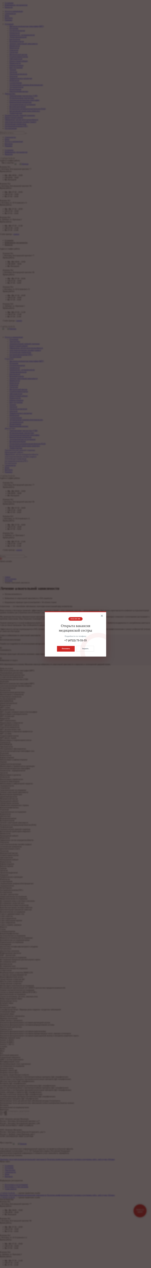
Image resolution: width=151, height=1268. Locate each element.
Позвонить (66, 648)
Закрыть (85, 648)
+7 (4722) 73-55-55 (75, 640)
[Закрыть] (102, 616)
